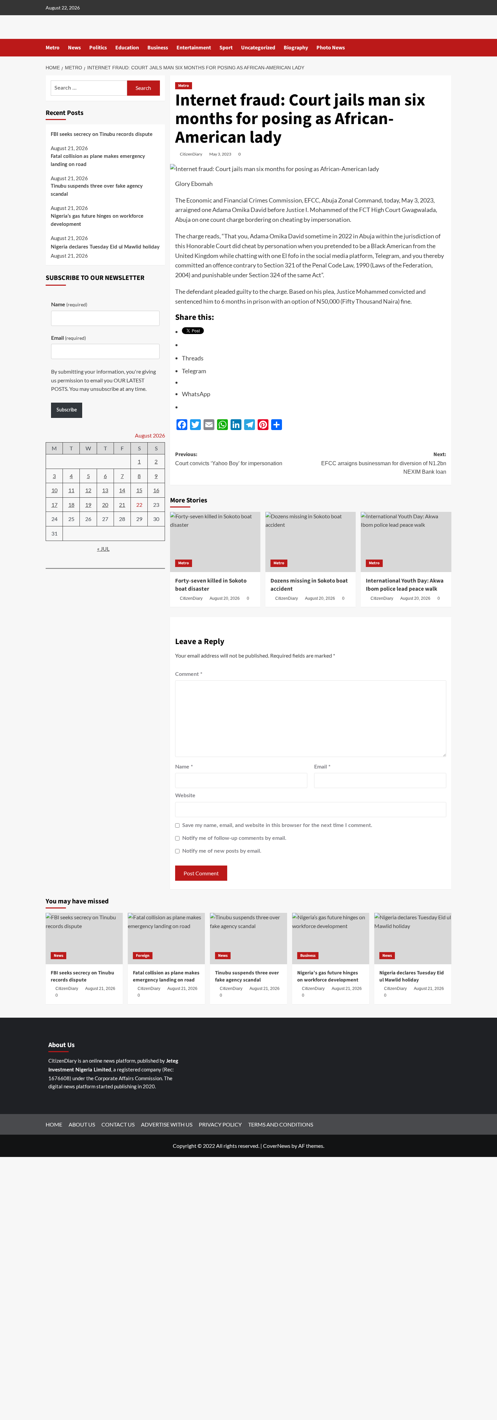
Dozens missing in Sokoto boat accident (309, 585)
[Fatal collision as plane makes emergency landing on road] (166, 938)
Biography (296, 47)
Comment (189, 674)
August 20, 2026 (225, 598)
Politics (98, 47)
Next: (383, 463)
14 (122, 490)
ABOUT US (82, 1124)
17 (54, 504)
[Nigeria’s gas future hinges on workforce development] (330, 938)
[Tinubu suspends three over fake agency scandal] (248, 938)
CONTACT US (118, 1124)
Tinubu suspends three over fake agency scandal (97, 190)
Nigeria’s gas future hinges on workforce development (97, 220)
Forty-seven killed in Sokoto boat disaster (210, 585)
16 (156, 490)
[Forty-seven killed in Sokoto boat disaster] (215, 542)
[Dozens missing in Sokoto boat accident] (310, 542)
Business (157, 47)
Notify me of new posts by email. (221, 851)
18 (71, 504)
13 (105, 490)
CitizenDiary (191, 154)
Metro (53, 47)
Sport (226, 47)
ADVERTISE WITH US (166, 1124)
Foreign (142, 956)
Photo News (330, 47)
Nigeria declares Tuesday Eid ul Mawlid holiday (105, 247)
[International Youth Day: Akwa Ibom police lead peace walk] (406, 542)
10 (54, 490)
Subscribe (66, 410)
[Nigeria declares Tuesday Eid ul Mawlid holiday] (412, 938)
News (74, 47)
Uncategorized (258, 47)
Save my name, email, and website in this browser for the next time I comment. (277, 825)
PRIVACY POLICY (220, 1124)
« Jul (103, 548)
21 (122, 504)
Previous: (228, 458)
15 (139, 490)
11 (71, 490)
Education (127, 47)
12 (88, 490)
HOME (54, 1124)
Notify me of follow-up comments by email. (234, 838)
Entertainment (193, 47)
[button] (447, 48)
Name (184, 767)
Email (322, 767)
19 (88, 504)
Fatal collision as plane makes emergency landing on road (98, 160)
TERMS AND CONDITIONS (280, 1124)
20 (105, 504)
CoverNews (276, 1145)
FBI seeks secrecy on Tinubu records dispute (101, 134)
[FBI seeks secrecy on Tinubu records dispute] (84, 938)
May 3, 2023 (220, 154)
